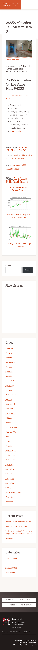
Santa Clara (9, 483)
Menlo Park (10, 413)
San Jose (8, 474)
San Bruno (9, 464)
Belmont (8, 353)
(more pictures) (12, 60)
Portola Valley (10, 451)
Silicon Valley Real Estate (27, 642)
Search (8, 266)
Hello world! (10, 538)
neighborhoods (11, 558)
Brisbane (8, 358)
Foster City (9, 385)
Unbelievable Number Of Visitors (18, 522)
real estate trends (12, 563)
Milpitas (8, 423)
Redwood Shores (12, 460)
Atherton (9, 348)
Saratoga (8, 488)
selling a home (11, 567)
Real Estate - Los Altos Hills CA (10, 5)
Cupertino (9, 372)
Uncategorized (11, 572)
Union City (9, 497)
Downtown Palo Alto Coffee (16, 526)
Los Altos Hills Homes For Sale (17, 149)
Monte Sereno (11, 427)
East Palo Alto (10, 381)
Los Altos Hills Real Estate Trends (19, 189)
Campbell (9, 367)
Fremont (8, 390)
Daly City (8, 376)
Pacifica (8, 441)
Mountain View (11, 432)
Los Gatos (9, 409)
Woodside (9, 502)
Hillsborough (10, 395)
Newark (8, 437)
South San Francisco (13, 492)
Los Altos (8, 399)
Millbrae (8, 418)
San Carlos (9, 469)
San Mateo (9, 478)
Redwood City (10, 455)
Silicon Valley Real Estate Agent (24, 645)
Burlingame (10, 362)
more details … (16, 131)
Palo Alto (9, 446)
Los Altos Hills (10, 404)
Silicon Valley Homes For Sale (25, 640)
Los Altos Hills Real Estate (17, 180)
